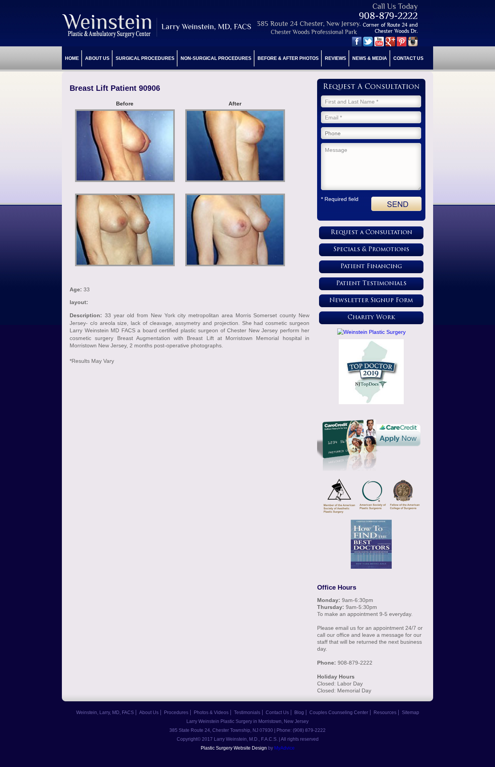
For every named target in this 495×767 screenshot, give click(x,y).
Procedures (176, 712)
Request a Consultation (371, 233)
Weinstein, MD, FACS (157, 26)
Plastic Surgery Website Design (234, 748)
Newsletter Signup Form (371, 301)
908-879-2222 (388, 15)
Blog (299, 712)
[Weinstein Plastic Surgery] (371, 331)
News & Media (369, 58)
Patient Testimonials (371, 284)
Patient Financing (371, 267)
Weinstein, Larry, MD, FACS (105, 712)
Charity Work (371, 318)
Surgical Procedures (145, 58)
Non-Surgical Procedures (216, 58)
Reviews (335, 58)
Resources (385, 712)
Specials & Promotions (371, 250)
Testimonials (247, 712)
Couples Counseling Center (338, 712)
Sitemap (410, 712)
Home (72, 58)
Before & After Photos (288, 58)
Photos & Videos (211, 712)
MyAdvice (284, 748)
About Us (97, 58)
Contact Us (408, 58)
